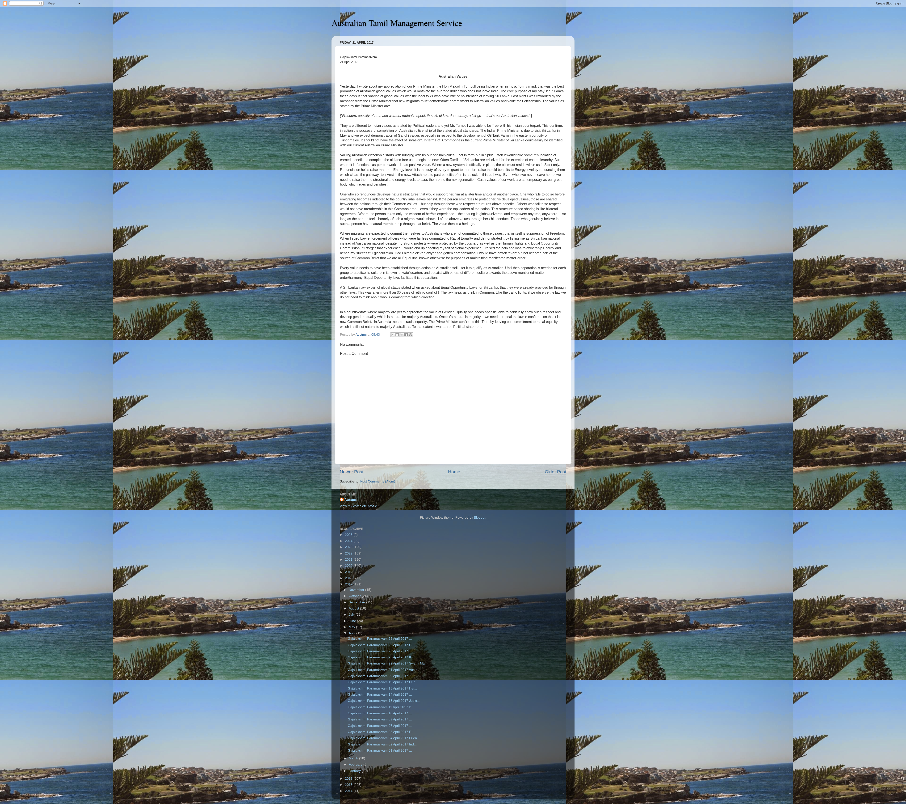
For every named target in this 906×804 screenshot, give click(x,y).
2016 (349, 778)
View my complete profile (358, 506)
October (355, 596)
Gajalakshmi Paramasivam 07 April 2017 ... (380, 726)
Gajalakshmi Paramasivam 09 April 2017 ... (380, 719)
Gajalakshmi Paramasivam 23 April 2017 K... (381, 657)
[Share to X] (401, 334)
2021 (349, 559)
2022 (349, 553)
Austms (350, 499)
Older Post (555, 471)
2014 (349, 791)
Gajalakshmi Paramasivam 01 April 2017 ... (380, 750)
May (352, 627)
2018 (349, 578)
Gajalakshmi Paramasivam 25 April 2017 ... (380, 651)
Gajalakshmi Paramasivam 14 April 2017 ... (380, 694)
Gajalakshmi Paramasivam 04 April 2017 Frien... (384, 738)
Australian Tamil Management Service (396, 22)
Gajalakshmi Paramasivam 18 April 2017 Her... (382, 688)
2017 (349, 584)
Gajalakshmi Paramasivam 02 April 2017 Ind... (382, 744)
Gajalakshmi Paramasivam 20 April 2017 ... (380, 676)
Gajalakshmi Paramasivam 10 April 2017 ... (380, 713)
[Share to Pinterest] (410, 334)
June (353, 621)
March (354, 758)
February (356, 764)
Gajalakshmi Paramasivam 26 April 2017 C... (381, 645)
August (354, 608)
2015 (349, 785)
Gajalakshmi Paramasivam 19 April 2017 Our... (382, 682)
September (357, 602)
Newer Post (351, 471)
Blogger (479, 517)
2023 (349, 547)
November (357, 590)
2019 (349, 572)
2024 (349, 541)
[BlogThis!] (397, 334)
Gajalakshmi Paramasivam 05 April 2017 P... (381, 732)
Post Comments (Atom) (377, 481)
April (352, 633)
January (355, 771)
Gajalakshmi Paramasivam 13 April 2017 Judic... (384, 700)
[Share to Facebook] (406, 334)
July (352, 614)
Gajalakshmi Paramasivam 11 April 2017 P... (380, 707)
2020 (349, 565)
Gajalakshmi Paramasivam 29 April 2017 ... (380, 638)
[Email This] (392, 334)
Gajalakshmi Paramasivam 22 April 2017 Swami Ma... (388, 663)
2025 (349, 535)
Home (454, 471)
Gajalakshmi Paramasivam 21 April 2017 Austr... (383, 670)
